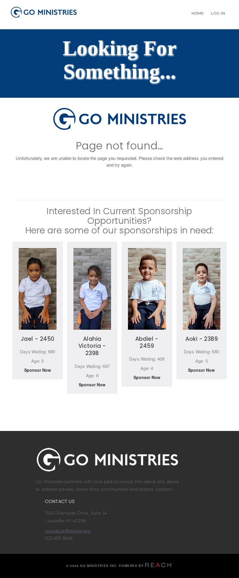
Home (197, 13)
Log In (218, 13)
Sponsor (37, 372)
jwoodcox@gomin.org (68, 531)
